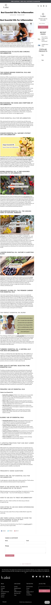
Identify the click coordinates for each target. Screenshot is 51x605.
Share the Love (17, 593)
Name (6, 540)
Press (15, 595)
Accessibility (29, 594)
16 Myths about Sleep (45, 45)
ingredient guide (27, 524)
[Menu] (46, 6)
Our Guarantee (29, 586)
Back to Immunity (26, 564)
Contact (15, 586)
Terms (27, 590)
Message (7, 545)
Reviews (2, 596)
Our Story (3, 586)
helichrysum (2, 236)
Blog (15, 590)
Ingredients (3, 593)
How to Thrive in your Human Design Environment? (45, 39)
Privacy (27, 588)
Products (3, 588)
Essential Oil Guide (5, 591)
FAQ (2, 590)
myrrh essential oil (27, 196)
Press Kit (2, 595)
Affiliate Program (17, 591)
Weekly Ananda (17, 588)
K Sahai (23, 602)
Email (27, 540)
